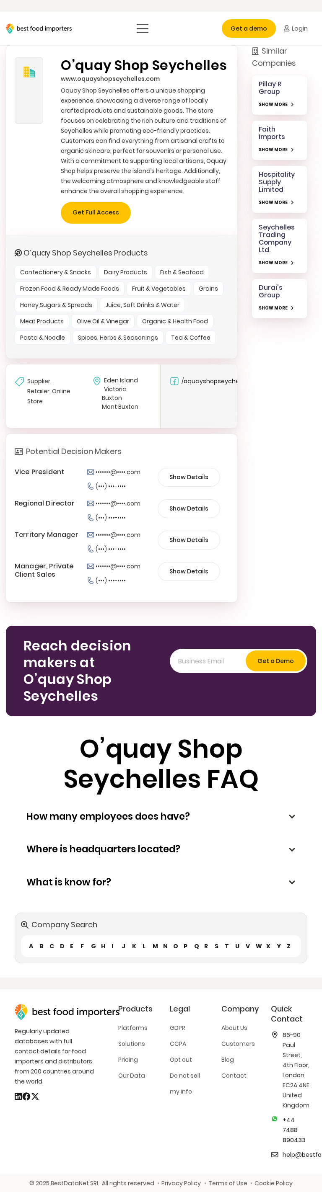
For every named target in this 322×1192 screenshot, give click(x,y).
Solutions (131, 1044)
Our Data (131, 1075)
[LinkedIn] (18, 1096)
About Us (234, 1028)
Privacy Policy (181, 1183)
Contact (234, 1075)
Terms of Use (227, 1183)
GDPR (177, 1028)
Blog (227, 1059)
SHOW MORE (273, 104)
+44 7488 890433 (294, 1130)
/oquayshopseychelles (210, 381)
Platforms (133, 1028)
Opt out (181, 1059)
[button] (142, 28)
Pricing (128, 1059)
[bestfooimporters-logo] (39, 28)
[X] (35, 1096)
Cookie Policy (273, 1183)
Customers (238, 1044)
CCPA (178, 1044)
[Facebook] (26, 1096)
